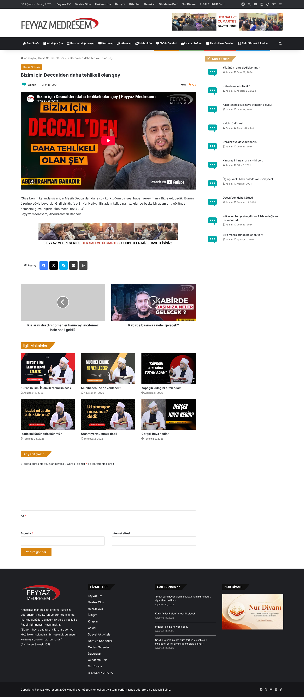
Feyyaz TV (64, 4)
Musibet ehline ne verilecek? (101, 388)
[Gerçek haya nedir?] (168, 414)
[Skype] (63, 265)
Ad (23, 515)
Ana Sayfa (32, 43)
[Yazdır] (83, 265)
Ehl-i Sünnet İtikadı (253, 43)
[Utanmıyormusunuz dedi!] (108, 414)
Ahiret (124, 43)
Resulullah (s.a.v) (80, 43)
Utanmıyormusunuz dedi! (99, 433)
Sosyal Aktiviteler (99, 634)
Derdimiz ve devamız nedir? (240, 141)
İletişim (120, 4)
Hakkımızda (103, 4)
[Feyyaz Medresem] (62, 23)
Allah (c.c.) (53, 43)
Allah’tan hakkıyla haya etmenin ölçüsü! (247, 104)
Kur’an (106, 43)
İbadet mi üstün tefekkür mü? (41, 433)
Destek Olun (83, 4)
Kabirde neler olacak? (236, 86)
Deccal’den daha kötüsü (238, 197)
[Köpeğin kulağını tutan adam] (168, 368)
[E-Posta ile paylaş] (73, 265)
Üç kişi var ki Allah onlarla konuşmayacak (248, 179)
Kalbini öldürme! (233, 123)
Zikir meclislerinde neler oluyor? (243, 234)
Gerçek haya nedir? (155, 433)
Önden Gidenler (98, 647)
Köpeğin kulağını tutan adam (161, 388)
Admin (32, 84)
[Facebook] (43, 265)
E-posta (27, 533)
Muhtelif (144, 43)
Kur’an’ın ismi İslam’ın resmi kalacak (46, 388)
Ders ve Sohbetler (100, 640)
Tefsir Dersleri (168, 43)
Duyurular (94, 653)
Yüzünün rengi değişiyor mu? (241, 67)
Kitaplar (134, 4)
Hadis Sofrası (193, 43)
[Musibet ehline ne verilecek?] (108, 368)
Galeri (148, 4)
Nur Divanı (189, 4)
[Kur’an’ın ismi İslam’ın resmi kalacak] (48, 368)
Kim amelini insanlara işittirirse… (243, 160)
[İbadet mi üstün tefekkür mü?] (48, 414)
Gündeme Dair (168, 4)
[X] (53, 265)
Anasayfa (29, 58)
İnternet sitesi (121, 533)
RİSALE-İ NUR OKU (212, 4)
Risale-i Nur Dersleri (221, 43)
